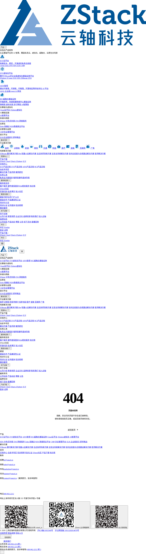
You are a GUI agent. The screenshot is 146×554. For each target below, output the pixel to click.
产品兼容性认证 (14, 200)
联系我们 (34, 216)
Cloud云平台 (5, 110)
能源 (12, 302)
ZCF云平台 (4, 261)
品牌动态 (3, 219)
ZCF (24, 161)
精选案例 (3, 208)
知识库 (32, 186)
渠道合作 (3, 200)
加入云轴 (42, 216)
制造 (24, 302)
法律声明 (3, 533)
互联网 (37, 302)
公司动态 (3, 222)
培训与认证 (4, 203)
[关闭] (22, 251)
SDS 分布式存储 (6, 442)
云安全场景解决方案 (60, 154)
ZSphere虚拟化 (16, 110)
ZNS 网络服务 (21, 121)
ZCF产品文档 (5, 167)
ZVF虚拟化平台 (15, 261)
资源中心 (4, 156)
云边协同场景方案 (44, 154)
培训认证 (3, 205)
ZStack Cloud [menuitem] (5, 235)
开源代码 (3, 191)
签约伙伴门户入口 (11, 197)
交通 (20, 302)
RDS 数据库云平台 (42, 442)
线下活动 (27, 222)
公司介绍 (3, 216)
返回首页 (72, 430)
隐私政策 (11, 533)
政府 (2, 302)
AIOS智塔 (26, 261)
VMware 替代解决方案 (10, 154)
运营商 (7, 302)
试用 (6, 230)
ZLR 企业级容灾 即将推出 (76, 442)
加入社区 (19, 191)
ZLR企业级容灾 (10, 137)
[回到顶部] (2, 552)
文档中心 (3, 164)
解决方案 (4, 140)
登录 (2, 230)
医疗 (28, 302)
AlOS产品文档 (28, 167)
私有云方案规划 (6, 178)
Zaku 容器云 (5, 126)
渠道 (2, 197)
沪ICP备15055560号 (45, 530)
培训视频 (19, 205)
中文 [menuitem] (2, 227)
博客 (17, 222)
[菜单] (2, 244)
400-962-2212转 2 (14, 547)
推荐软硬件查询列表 (21, 178)
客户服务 (3, 186)
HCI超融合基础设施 (39, 261)
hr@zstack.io (8, 460)
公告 (21, 222)
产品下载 (3, 159)
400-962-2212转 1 (14, 544)
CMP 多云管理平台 (58, 442)
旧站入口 (19, 533)
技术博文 (11, 191)
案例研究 (19, 172)
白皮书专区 (4, 169)
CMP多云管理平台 (7, 132)
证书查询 (11, 205)
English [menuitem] (7, 227)
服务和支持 (5, 180)
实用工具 (3, 175)
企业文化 (19, 216)
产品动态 (11, 222)
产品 (2, 47)
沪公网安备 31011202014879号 (67, 530)
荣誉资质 (11, 216)
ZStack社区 (4, 189)
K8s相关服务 (24, 186)
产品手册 (11, 172)
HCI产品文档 (39, 167)
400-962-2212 (9, 494)
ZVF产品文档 (16, 167)
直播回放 (35, 222)
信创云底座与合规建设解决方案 (81, 154)
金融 (32, 302)
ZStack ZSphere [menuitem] (16, 235)
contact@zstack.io (10, 478)
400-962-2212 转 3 (34, 549)
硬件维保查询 (13, 186)
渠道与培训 (5, 194)
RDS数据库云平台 (17, 126)
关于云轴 (4, 211)
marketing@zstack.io (11, 469)
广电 (42, 302)
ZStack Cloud (5, 161)
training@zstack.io (10, 474)
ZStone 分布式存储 (7, 121)
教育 (16, 302)
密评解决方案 (100, 154)
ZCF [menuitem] (24, 235)
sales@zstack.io (9, 465)
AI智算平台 (4, 115)
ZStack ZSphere (16, 161)
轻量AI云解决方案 (29, 154)
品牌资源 (27, 216)
